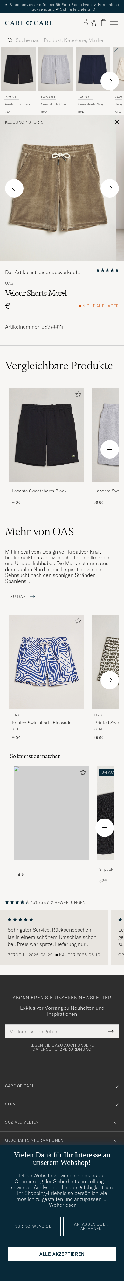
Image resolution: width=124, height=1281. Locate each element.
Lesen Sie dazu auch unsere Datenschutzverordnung (62, 1047)
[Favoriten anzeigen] (94, 23)
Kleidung (14, 122)
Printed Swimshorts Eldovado (42, 722)
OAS (9, 283)
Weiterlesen (63, 1205)
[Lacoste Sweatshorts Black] (46, 486)
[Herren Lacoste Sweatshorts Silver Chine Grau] (55, 69)
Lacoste (11, 97)
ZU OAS (18, 596)
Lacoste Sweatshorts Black (39, 491)
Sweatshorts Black (17, 104)
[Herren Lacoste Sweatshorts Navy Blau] (93, 69)
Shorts (36, 122)
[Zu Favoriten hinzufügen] (77, 395)
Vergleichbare (59, 365)
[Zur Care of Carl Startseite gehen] (29, 22)
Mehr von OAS (39, 531)
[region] (62, 937)
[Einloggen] (86, 22)
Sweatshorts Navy (91, 104)
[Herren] (51, 813)
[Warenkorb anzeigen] (103, 23)
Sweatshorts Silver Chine (54, 104)
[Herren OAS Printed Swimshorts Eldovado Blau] (46, 662)
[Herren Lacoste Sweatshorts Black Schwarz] (18, 69)
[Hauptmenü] (114, 22)
